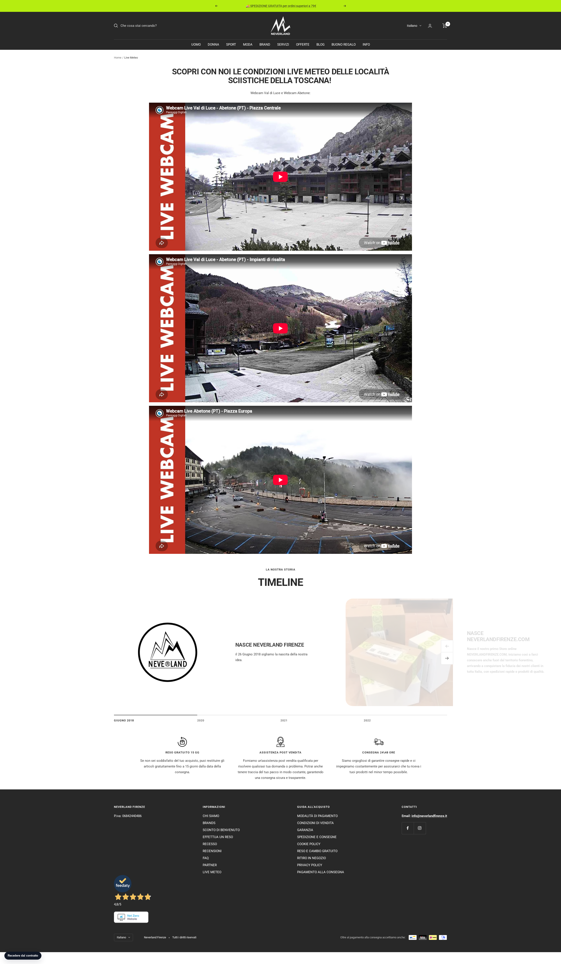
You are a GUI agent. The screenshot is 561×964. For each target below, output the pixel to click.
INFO (366, 45)
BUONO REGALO (344, 45)
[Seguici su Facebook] (408, 828)
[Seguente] (447, 658)
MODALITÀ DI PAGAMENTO (317, 816)
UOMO (196, 45)
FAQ (206, 858)
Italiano (412, 25)
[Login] (430, 26)
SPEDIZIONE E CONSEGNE (317, 837)
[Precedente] (447, 646)
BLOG (320, 45)
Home (117, 57)
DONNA (213, 45)
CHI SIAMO (211, 816)
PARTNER (210, 865)
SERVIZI (283, 45)
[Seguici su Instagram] (420, 828)
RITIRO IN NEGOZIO (311, 858)
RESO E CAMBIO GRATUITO (317, 851)
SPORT (231, 45)
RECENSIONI (212, 851)
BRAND (264, 45)
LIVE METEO (212, 872)
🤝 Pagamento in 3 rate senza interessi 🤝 (281, 6)
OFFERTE (302, 45)
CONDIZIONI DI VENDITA (315, 823)
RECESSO (210, 844)
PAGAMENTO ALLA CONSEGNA (320, 872)
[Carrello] (444, 25)
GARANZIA (305, 830)
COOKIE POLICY (308, 844)
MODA (247, 45)
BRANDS (209, 823)
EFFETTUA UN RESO (218, 837)
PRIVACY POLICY (309, 865)
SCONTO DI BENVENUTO (221, 830)
